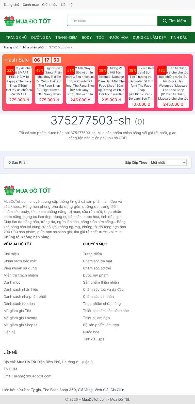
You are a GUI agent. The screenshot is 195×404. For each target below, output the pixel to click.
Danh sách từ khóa (19, 303)
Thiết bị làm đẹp (96, 318)
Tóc (100, 37)
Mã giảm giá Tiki (17, 310)
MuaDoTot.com (94, 399)
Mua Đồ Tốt (119, 399)
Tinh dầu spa (94, 339)
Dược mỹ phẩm (95, 275)
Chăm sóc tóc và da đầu (103, 289)
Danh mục (31, 5)
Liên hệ (67, 5)
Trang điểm (66, 37)
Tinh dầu (178, 37)
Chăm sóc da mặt (97, 261)
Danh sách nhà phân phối (25, 296)
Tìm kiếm (176, 20)
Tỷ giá (36, 390)
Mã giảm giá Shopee (21, 325)
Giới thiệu (49, 5)
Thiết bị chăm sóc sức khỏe (106, 310)
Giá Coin (117, 390)
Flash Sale (16, 60)
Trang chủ (11, 5)
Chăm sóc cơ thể (97, 268)
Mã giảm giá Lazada (20, 318)
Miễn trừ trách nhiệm (21, 275)
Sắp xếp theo (136, 162)
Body (87, 37)
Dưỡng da (41, 37)
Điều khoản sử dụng (20, 268)
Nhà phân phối (33, 47)
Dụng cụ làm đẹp (149, 37)
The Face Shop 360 (59, 390)
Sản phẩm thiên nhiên (101, 282)
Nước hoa (118, 37)
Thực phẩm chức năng (102, 303)
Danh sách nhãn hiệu (21, 289)
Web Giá (101, 390)
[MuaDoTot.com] (27, 20)
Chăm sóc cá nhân (98, 296)
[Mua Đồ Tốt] (29, 190)
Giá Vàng (85, 390)
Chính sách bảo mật (20, 261)
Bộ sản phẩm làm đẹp (101, 325)
